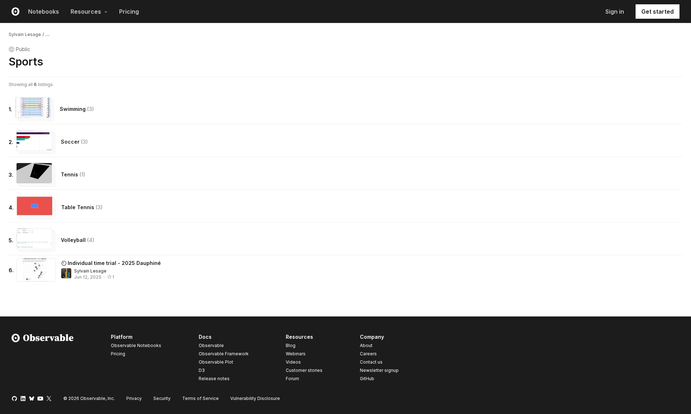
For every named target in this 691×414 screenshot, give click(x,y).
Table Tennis (82, 207)
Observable (211, 345)
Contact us (371, 362)
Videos (293, 362)
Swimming (77, 109)
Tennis (73, 174)
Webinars (296, 353)
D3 (202, 370)
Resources (86, 11)
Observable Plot (216, 362)
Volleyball (77, 240)
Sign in (614, 11)
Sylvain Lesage (25, 34)
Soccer (74, 142)
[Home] (43, 359)
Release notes (214, 378)
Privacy (134, 398)
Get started (657, 11)
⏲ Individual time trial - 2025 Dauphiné (111, 263)
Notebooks (43, 11)
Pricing (129, 11)
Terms (200, 398)
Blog (290, 345)
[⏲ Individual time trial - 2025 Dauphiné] (36, 270)
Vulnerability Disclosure (255, 398)
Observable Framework (224, 353)
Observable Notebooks (136, 345)
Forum (292, 378)
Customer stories (304, 370)
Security (162, 398)
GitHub (367, 378)
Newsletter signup (379, 370)
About (366, 345)
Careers (368, 353)
